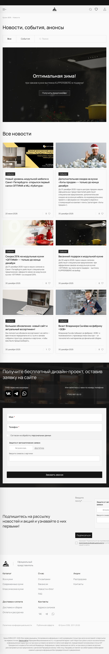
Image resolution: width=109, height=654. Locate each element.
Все (9, 38)
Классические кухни (13, 589)
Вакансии (43, 584)
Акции (77, 573)
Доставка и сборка (12, 607)
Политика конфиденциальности (17, 625)
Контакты (78, 584)
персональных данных (41, 435)
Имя (12, 417)
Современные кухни (13, 584)
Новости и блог (46, 589)
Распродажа (80, 579)
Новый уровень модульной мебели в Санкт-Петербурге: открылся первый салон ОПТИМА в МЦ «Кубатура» (27, 182)
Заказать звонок (54, 474)
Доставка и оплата (13, 601)
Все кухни (8, 579)
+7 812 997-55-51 (74, 394)
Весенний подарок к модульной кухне (80, 256)
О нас (41, 573)
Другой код (39, 448)
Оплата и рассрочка (13, 612)
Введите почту (79, 499)
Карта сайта (23, 640)
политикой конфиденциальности (91, 543)
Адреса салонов (46, 607)
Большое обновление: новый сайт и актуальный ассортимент (26, 327)
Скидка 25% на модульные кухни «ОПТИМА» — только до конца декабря (24, 260)
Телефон (14, 427)
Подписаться (84, 535)
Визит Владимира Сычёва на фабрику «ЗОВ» (80, 327)
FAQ (40, 593)
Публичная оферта (45, 625)
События (25, 38)
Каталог (7, 573)
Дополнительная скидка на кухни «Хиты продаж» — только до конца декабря (78, 182)
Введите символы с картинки (21, 453)
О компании (44, 579)
